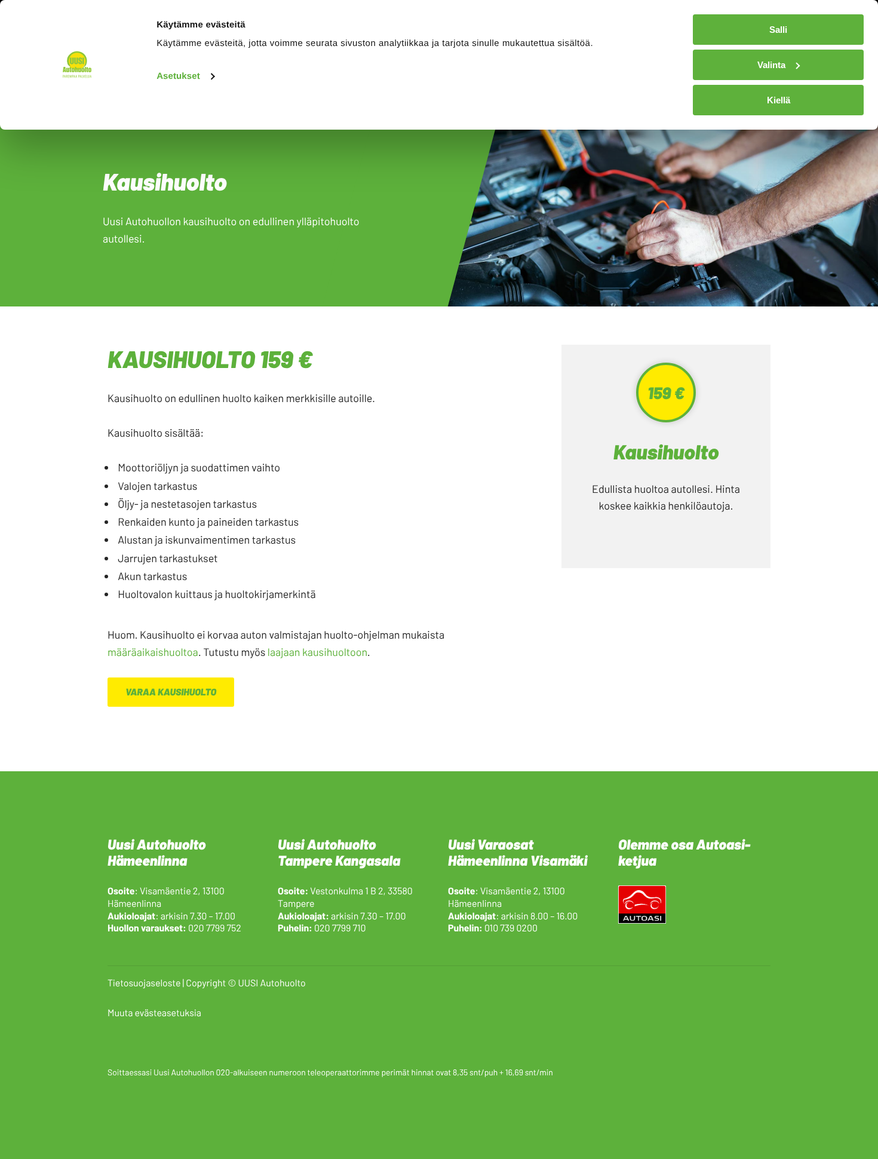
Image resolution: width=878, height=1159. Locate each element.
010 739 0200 (511, 928)
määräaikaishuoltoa (153, 651)
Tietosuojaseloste (144, 983)
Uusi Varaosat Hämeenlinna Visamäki (517, 852)
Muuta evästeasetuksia (154, 1013)
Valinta (771, 65)
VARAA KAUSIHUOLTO (170, 692)
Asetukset (178, 76)
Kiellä (778, 100)
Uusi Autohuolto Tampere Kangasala (339, 852)
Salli (778, 29)
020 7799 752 (214, 928)
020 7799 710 (340, 928)
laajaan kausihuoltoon (317, 651)
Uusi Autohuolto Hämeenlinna (157, 852)
